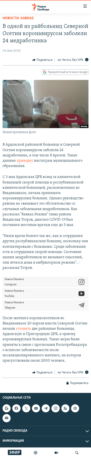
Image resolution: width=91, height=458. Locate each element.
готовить (23, 329)
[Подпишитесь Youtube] (36, 408)
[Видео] (56, 452)
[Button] (42, 60)
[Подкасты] (75, 408)
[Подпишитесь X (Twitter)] (26, 408)
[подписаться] (7, 418)
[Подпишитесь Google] (7, 408)
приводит (25, 161)
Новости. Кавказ (18, 18)
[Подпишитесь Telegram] (46, 408)
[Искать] (76, 452)
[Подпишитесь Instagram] (55, 408)
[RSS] (65, 408)
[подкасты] (35, 452)
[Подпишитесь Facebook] (16, 408)
